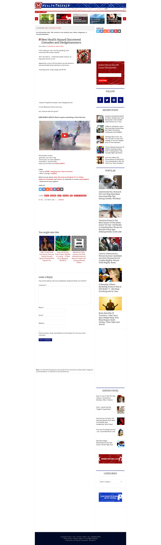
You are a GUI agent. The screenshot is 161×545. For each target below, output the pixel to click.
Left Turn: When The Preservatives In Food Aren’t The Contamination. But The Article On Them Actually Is (114, 160)
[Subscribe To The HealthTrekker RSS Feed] (120, 100)
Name (41, 307)
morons (65, 195)
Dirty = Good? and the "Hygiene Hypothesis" (103, 408)
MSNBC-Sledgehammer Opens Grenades (59, 171)
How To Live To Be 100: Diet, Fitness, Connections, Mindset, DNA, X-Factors (106, 398)
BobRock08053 (60, 163)
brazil (47, 195)
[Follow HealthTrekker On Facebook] (100, 100)
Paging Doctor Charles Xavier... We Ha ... (113, 21)
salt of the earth (80, 195)
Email (41, 315)
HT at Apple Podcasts (91, 538)
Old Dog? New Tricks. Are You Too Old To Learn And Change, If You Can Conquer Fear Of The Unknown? (114, 139)
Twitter (59, 179)
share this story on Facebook (63, 177)
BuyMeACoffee (96, 537)
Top (74, 537)
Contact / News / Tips (83, 537)
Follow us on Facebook (46, 179)
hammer (53, 195)
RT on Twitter (78, 177)
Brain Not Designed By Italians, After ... (46, 22)
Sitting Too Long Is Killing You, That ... (63, 22)
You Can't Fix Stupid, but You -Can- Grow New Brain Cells (106, 431)
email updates (84, 179)
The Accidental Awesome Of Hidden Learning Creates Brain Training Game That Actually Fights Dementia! (114, 150)
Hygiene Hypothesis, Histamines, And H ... (80, 20)
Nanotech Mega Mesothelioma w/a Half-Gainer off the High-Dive (104, 443)
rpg (71, 195)
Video (62, 46)
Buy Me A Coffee (40, 12)
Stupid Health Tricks (53, 46)
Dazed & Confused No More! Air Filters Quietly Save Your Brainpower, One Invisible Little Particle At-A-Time (114, 119)
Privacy (75, 538)
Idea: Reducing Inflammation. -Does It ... (95, 21)
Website (41, 323)
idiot (59, 195)
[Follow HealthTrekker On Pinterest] (114, 100)
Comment (61, 200)
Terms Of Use (67, 538)
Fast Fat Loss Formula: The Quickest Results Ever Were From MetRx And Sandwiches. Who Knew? (105, 421)
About (81, 538)
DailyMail (54, 173)
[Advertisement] (65, 216)
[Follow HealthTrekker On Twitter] (107, 100)
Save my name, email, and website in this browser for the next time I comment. (62, 334)
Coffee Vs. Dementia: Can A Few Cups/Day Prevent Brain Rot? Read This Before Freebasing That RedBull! (114, 129)
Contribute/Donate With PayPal (110, 497)
